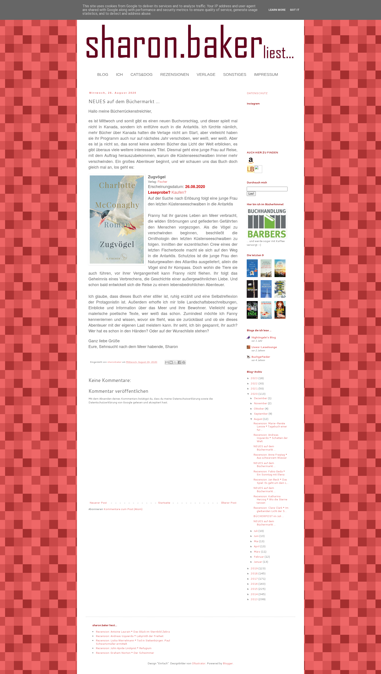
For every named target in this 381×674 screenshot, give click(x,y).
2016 (254, 584)
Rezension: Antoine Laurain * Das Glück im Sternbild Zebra (133, 631)
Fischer (162, 181)
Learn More (277, 9)
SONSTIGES (234, 74)
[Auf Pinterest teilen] (183, 362)
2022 (254, 383)
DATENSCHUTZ (257, 93)
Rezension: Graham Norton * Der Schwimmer (125, 653)
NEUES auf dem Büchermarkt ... (264, 447)
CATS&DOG (142, 74)
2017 (254, 579)
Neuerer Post (98, 503)
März (257, 551)
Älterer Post (228, 503)
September (261, 413)
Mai (256, 541)
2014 (254, 594)
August (258, 419)
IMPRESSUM (266, 74)
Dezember (261, 398)
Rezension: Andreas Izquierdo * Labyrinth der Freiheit (129, 636)
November (261, 403)
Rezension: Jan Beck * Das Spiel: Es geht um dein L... (270, 481)
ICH (119, 74)
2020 (254, 394)
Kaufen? (179, 192)
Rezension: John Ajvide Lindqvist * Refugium (123, 648)
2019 (254, 568)
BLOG (102, 74)
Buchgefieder (260, 357)
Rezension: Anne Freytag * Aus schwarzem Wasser (270, 456)
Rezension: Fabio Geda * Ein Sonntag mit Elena (269, 472)
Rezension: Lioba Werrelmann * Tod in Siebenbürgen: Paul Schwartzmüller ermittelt (133, 642)
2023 (254, 378)
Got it (294, 9)
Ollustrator (198, 663)
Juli (256, 531)
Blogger (228, 663)
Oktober (259, 408)
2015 (254, 589)
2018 (254, 573)
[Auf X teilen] (175, 362)
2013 (254, 599)
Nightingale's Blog (263, 337)
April (257, 546)
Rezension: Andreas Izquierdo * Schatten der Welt (270, 438)
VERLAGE (206, 74)
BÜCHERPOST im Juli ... (268, 516)
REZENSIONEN (174, 74)
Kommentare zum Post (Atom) (123, 509)
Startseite (164, 503)
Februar (259, 557)
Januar (258, 562)
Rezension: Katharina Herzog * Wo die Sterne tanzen (270, 499)
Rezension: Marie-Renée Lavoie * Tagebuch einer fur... (270, 426)
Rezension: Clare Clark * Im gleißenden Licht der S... (270, 509)
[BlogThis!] (171, 362)
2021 (254, 388)
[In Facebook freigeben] (179, 362)
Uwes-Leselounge (264, 347)
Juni (256, 536)
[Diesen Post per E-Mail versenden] (167, 362)
